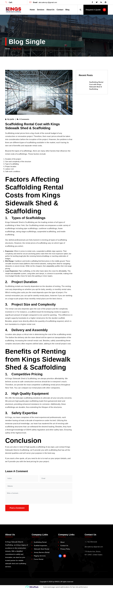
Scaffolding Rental (40, 542)
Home (32, 10)
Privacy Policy (65, 549)
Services (40, 10)
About (62, 542)
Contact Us (64, 545)
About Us (50, 10)
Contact (60, 10)
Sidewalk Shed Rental (41, 549)
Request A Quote (93, 10)
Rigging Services (40, 556)
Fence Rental (38, 559)
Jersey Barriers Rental (41, 552)
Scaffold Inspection (40, 545)
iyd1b (12, 119)
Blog (67, 10)
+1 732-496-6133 (19, 2)
